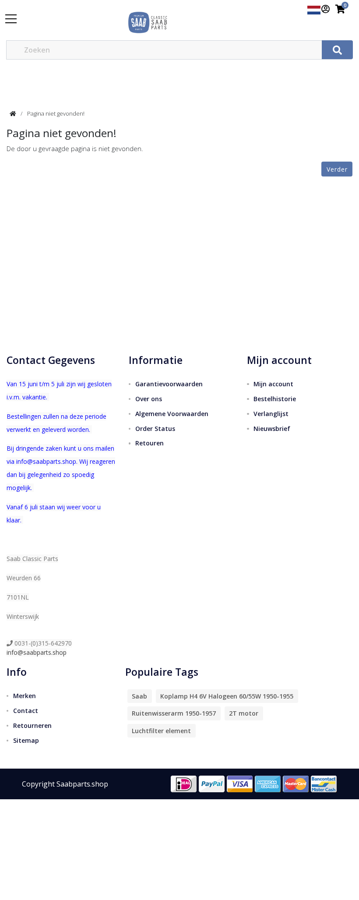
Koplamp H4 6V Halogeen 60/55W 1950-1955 (226, 696)
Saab (139, 696)
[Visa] (240, 783)
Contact (25, 710)
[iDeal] (184, 783)
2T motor (243, 713)
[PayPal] (212, 783)
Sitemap (26, 740)
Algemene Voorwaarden (171, 413)
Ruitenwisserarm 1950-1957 (174, 713)
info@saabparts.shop (37, 652)
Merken (24, 696)
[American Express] (268, 783)
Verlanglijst (271, 413)
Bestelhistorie (274, 399)
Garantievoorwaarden (169, 384)
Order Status (155, 428)
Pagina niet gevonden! (55, 113)
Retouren (149, 443)
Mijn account (273, 384)
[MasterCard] (296, 783)
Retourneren (32, 725)
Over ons (148, 399)
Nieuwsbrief (271, 428)
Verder (337, 169)
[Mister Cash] (324, 783)
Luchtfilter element (161, 731)
